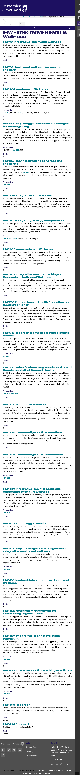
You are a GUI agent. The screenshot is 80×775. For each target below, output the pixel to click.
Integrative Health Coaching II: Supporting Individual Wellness (32, 490)
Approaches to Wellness (28, 249)
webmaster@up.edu (59, 764)
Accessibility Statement (42, 773)
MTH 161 (6, 356)
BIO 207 (19, 113)
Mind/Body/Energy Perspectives (33, 220)
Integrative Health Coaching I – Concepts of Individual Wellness (32, 276)
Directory (30, 751)
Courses (40, 17)
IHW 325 (6, 478)
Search (22, 24)
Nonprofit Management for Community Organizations (29, 612)
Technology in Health (24, 523)
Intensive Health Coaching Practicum (37, 670)
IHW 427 (6, 569)
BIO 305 (16, 150)
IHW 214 (14, 393)
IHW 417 (6, 659)
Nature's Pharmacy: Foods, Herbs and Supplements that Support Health (37, 369)
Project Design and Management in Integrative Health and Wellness (35, 550)
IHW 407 (6, 694)
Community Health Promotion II (33, 454)
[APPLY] (78, 23)
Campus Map (31, 747)
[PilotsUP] (78, 34)
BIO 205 (6, 113)
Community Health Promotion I (32, 432)
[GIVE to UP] (78, 29)
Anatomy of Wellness (25, 89)
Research (16, 705)
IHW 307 (18, 495)
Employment (31, 756)
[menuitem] (78, 5)
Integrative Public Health (27, 195)
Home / (23, 17)
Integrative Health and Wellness (32, 42)
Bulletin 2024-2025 (31, 17)
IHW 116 (25, 172)
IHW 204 (6, 238)
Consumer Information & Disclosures (50, 770)
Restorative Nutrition (24, 404)
